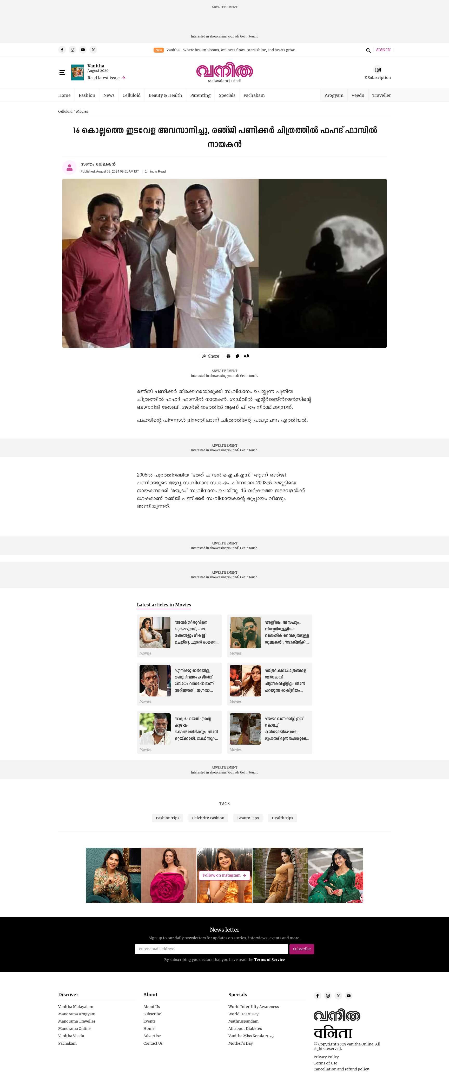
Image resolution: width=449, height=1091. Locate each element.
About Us (151, 1006)
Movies (82, 112)
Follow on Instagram (222, 875)
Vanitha (96, 65)
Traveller (381, 95)
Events (149, 1021)
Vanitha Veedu (71, 1035)
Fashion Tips (167, 817)
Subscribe (152, 1014)
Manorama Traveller (76, 1021)
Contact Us (153, 1043)
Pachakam (254, 95)
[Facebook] (62, 50)
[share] (211, 356)
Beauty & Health (165, 95)
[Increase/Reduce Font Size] (246, 356)
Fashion (87, 95)
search (368, 50)
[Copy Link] (237, 356)
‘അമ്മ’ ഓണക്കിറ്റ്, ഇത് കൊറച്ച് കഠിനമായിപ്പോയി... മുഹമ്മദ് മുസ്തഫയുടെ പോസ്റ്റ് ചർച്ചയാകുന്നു (285, 732)
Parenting (200, 95)
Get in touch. (249, 36)
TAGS (224, 803)
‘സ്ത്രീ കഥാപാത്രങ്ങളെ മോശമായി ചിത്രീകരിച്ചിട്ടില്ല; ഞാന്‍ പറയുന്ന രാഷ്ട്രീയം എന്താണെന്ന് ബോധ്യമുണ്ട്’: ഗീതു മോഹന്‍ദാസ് (285, 690)
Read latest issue (104, 77)
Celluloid (132, 95)
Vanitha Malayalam (75, 1006)
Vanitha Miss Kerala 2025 (251, 1035)
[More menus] (62, 73)
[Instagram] (72, 50)
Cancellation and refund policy (341, 1069)
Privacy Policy (326, 1057)
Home (64, 95)
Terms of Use (325, 1063)
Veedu (358, 95)
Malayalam (218, 81)
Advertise (152, 1035)
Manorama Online (74, 1028)
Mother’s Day (240, 1043)
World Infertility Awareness (253, 1006)
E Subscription (378, 77)
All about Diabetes (245, 1028)
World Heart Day (243, 1014)
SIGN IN (383, 50)
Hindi (236, 81)
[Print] (228, 356)
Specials (227, 95)
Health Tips (282, 817)
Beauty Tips (248, 817)
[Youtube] (83, 50)
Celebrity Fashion (208, 817)
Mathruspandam (243, 1021)
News (109, 95)
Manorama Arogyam (76, 1014)
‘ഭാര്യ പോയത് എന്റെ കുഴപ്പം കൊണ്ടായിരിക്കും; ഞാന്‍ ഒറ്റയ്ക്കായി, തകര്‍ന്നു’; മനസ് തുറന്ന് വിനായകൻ (197, 732)
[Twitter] (93, 50)
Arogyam (334, 95)
